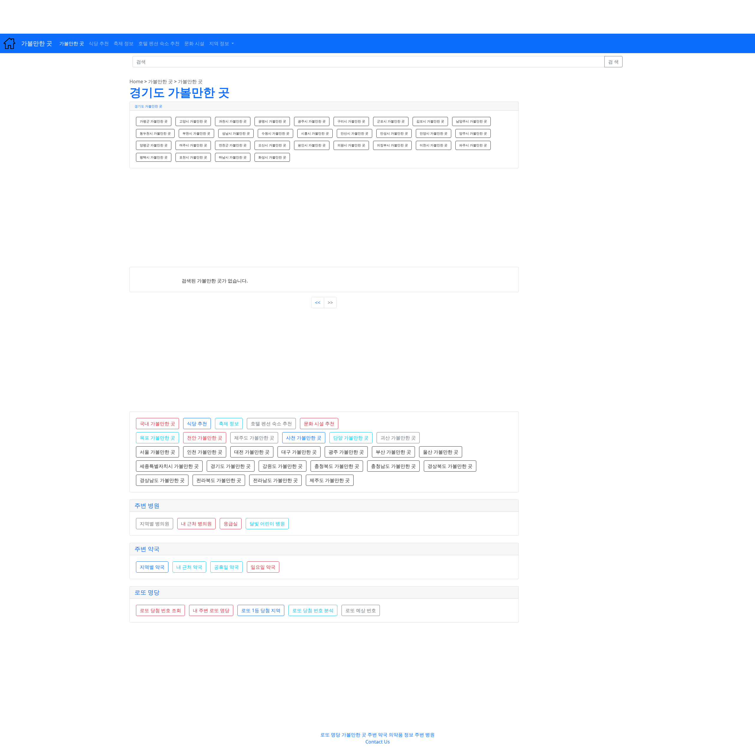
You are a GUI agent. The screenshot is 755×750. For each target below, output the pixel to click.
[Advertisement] (177, 13)
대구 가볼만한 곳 (299, 452)
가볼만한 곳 (36, 43)
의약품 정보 (401, 734)
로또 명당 (147, 592)
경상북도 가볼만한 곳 (450, 466)
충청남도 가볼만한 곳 (393, 466)
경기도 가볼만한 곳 (179, 92)
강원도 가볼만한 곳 (282, 466)
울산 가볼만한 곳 (440, 452)
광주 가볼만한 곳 (346, 452)
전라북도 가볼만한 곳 (218, 480)
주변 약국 (147, 549)
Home (136, 81)
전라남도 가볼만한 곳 (275, 480)
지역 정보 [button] (219, 43)
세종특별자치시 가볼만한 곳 (169, 466)
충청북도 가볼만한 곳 (336, 466)
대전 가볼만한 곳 (252, 452)
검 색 (613, 61)
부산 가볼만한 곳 (393, 452)
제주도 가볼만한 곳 (330, 480)
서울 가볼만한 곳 (157, 452)
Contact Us (377, 741)
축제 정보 (124, 43)
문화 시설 (194, 43)
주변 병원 (147, 505)
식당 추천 (99, 43)
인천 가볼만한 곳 (204, 452)
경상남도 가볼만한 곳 (162, 480)
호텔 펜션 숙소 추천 (159, 43)
